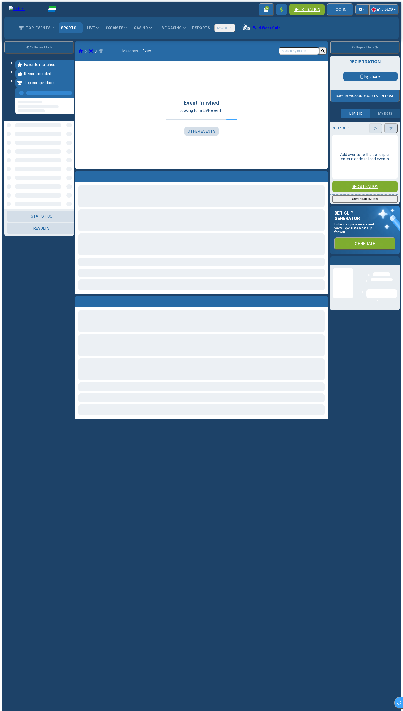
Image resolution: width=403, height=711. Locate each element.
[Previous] (68, 92)
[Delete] (322, 300)
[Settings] (362, 9)
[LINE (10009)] (80, 50)
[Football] (91, 50)
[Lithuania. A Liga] (101, 50)
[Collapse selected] (62, 136)
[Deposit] (281, 9)
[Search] (323, 51)
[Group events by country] (69, 136)
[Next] (92, 300)
